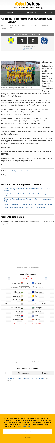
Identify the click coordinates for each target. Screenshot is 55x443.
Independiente (17, 171)
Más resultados (20, 324)
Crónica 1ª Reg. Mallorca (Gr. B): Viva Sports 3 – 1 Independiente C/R (28, 195)
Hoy (6, 373)
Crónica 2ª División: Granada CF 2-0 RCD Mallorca (25, 378)
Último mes (44, 373)
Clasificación (35, 324)
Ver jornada (28, 48)
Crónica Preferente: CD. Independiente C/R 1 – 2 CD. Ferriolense (28, 204)
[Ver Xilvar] (44, 43)
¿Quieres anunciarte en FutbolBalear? (27, 267)
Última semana (23, 373)
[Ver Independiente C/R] (11, 43)
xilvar (26, 171)
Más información (24, 426)
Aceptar (27, 431)
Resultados (31, 12)
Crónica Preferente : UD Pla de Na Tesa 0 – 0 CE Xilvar (24, 207)
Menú (9, 12)
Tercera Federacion (27, 274)
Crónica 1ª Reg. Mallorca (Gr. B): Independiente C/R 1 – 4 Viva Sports (27, 189)
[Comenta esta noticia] (11, 28)
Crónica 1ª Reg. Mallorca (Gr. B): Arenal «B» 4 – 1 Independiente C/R (28, 200)
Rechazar (27, 437)
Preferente (13, 175)
